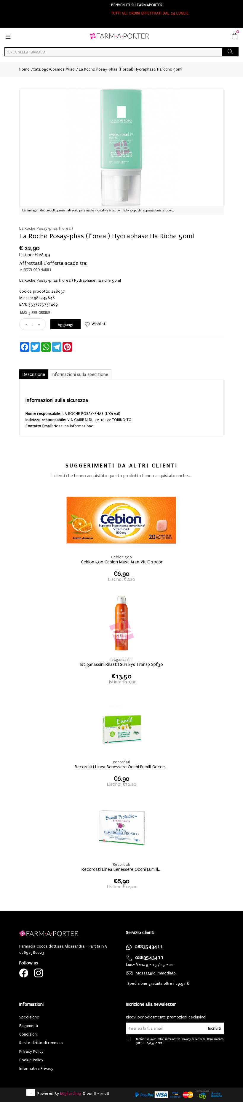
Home (24, 69)
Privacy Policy (31, 1051)
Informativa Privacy (36, 1068)
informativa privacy (178, 1039)
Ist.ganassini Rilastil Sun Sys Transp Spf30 (121, 664)
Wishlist (98, 324)
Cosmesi (57, 69)
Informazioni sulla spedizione (80, 374)
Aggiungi (65, 324)
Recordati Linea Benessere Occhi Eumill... (121, 869)
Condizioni (28, 1034)
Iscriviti (214, 1028)
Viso (71, 69)
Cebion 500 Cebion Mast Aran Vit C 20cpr (121, 562)
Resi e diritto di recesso (41, 1043)
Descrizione (34, 374)
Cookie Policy (31, 1060)
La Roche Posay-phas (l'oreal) (46, 228)
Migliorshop (70, 1093)
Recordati (121, 762)
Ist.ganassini (121, 659)
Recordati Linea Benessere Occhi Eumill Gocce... (121, 767)
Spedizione (29, 1017)
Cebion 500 (121, 557)
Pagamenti (28, 1025)
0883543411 (149, 946)
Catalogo (41, 69)
